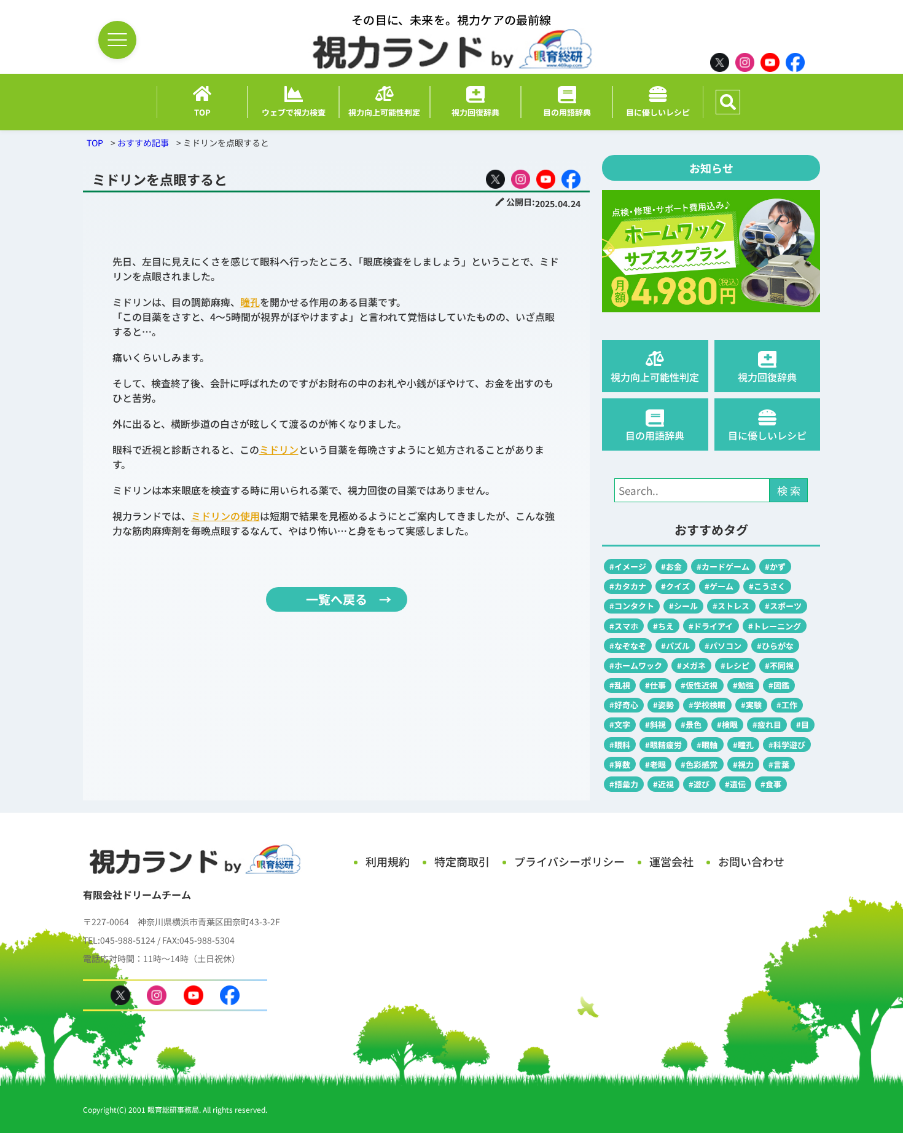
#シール (683, 606)
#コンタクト (631, 606)
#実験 (751, 705)
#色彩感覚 (699, 764)
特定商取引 (462, 861)
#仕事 (655, 685)
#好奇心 (623, 705)
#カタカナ (627, 586)
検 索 (788, 490)
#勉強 (743, 685)
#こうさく (767, 586)
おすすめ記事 (143, 142)
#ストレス (731, 606)
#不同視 (779, 665)
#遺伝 (735, 784)
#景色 (691, 724)
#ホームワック (635, 665)
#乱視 (619, 685)
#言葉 (778, 764)
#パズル (675, 646)
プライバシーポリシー (569, 861)
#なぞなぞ (627, 646)
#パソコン (723, 646)
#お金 (671, 566)
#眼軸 (707, 745)
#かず (775, 566)
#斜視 (655, 724)
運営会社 (671, 861)
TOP (95, 142)
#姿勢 (663, 705)
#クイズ (675, 586)
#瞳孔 (743, 745)
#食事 (770, 784)
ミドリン (279, 449)
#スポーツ (783, 606)
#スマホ (623, 626)
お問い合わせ (751, 861)
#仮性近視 (699, 685)
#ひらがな (775, 646)
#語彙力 (623, 784)
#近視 (663, 784)
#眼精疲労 (663, 745)
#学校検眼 (707, 705)
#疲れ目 (766, 724)
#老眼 (655, 764)
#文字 (619, 724)
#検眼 (727, 724)
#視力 (743, 764)
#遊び (699, 784)
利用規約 (388, 861)
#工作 (786, 705)
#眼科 (619, 745)
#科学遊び (786, 745)
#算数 (619, 764)
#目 (802, 724)
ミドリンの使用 (225, 515)
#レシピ (735, 665)
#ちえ (663, 626)
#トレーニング (774, 626)
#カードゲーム (723, 566)
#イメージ (627, 566)
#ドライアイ (711, 626)
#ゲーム (719, 586)
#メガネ (691, 665)
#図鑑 (778, 685)
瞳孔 (250, 301)
